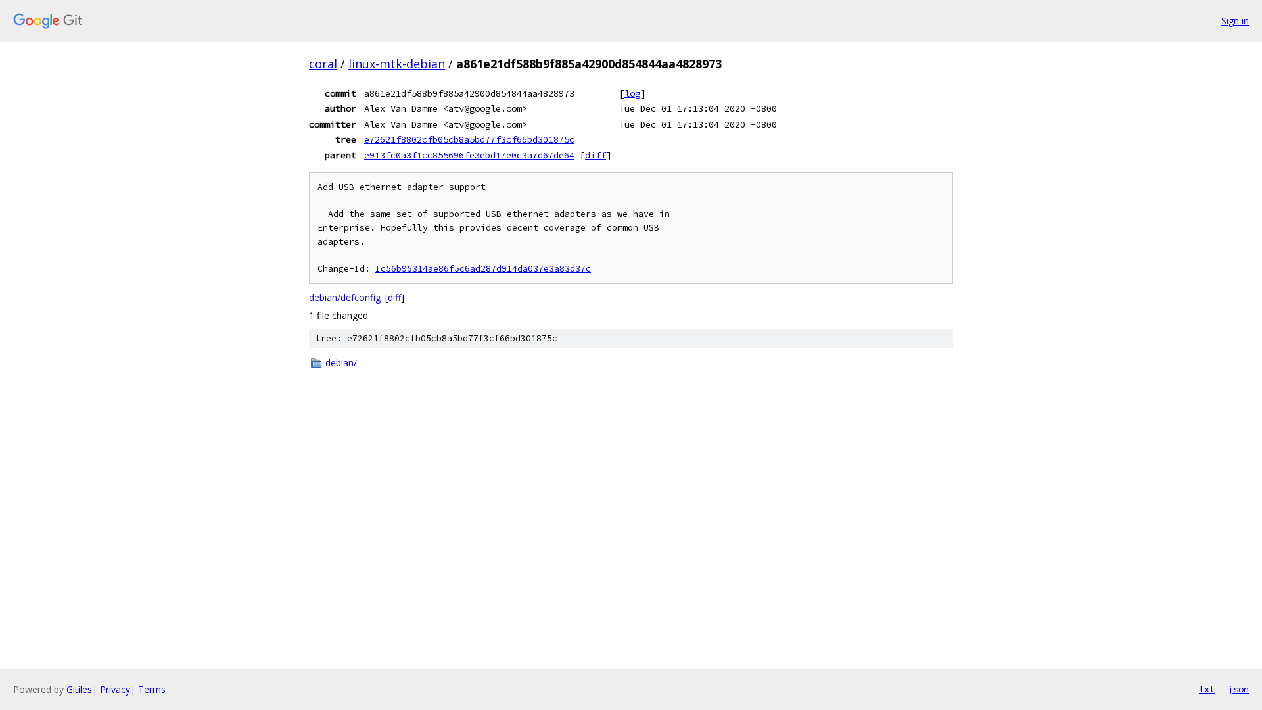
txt (1207, 689)
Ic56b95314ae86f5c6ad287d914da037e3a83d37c (483, 268)
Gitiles (79, 689)
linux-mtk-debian (396, 64)
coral (323, 64)
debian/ (341, 362)
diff (595, 155)
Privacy (115, 689)
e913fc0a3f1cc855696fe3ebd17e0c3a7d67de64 (469, 155)
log (632, 93)
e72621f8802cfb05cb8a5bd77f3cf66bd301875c (469, 139)
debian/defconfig (345, 297)
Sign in (1235, 20)
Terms (152, 689)
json (1238, 689)
